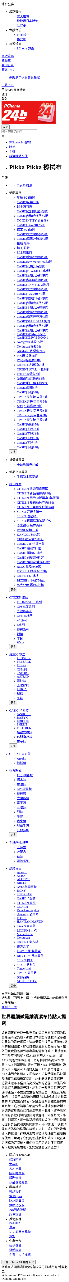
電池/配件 (23, 861)
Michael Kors (25, 934)
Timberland (24, 968)
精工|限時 (23, 248)
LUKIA (22, 689)
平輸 (20, 638)
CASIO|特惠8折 (27, 387)
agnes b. (22, 872)
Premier (21, 665)
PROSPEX (24, 658)
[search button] (3, 136)
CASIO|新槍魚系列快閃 (32, 216)
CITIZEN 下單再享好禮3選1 (35, 507)
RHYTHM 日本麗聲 (30, 955)
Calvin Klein (24, 894)
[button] (34, 26)
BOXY (21, 890)
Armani (21, 882)
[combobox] (34, 131)
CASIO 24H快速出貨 (31, 543)
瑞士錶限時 (24, 252)
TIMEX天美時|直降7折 (32, 397)
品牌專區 (15, 868)
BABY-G (23, 717)
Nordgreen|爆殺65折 (30, 342)
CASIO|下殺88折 (28, 447)
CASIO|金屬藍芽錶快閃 (32, 257)
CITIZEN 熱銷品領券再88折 (35, 502)
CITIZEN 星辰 (18, 597)
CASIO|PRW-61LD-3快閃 (33, 271)
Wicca (20, 642)
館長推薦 (15, 484)
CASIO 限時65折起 (29, 553)
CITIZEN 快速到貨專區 (32, 488)
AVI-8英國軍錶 (27, 887)
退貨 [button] (24, 77)
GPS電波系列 (26, 606)
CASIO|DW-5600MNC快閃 (34, 261)
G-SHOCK (24, 714)
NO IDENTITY (27, 981)
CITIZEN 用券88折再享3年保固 (38, 498)
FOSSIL (22, 918)
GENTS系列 (25, 615)
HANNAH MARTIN (30, 921)
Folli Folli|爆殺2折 (28, 374)
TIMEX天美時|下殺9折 (32, 419)
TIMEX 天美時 (27, 973)
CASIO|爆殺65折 (28, 424)
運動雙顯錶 (24, 732)
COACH (22, 906)
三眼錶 (21, 807)
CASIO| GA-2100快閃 (31, 225)
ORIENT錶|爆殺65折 (30, 364)
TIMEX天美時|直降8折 (32, 415)
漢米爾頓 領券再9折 (30, 525)
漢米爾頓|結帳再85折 (31, 378)
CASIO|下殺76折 (28, 438)
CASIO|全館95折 (28, 202)
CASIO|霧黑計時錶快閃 (32, 238)
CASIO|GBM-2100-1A (31, 334)
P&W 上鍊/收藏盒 (29, 951)
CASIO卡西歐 (26, 898)
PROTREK (24, 728)
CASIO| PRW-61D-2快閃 (33, 284)
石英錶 (21, 758)
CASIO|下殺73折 (28, 429)
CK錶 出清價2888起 (30, 539)
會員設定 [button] (34, 77)
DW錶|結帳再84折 (29, 360)
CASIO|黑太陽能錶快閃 (32, 234)
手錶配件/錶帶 (18, 842)
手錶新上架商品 (27, 476)
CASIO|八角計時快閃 (31, 266)
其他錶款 (23, 830)
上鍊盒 (21, 847)
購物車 (6, 60)
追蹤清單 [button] (15, 77)
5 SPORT (23, 673)
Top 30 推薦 (24, 185)
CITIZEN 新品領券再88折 (34, 493)
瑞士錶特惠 (24, 206)
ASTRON (23, 676)
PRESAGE (24, 661)
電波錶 (21, 681)
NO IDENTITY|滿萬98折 (33, 220)
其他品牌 (23, 977)
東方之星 (23, 946)
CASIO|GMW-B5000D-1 (32, 337)
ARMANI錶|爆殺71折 (31, 351)
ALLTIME (23, 879)
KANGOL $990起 (28, 534)
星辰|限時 (23, 243)
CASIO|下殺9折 (27, 442)
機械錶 (21, 763)
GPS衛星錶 (24, 789)
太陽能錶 (23, 685)
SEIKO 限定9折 (27, 516)
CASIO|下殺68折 (28, 392)
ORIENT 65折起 (27, 576)
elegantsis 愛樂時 (28, 914)
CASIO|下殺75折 (28, 433)
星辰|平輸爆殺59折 (29, 406)
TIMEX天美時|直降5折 (32, 401)
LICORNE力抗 (27, 930)
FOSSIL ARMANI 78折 (32, 571)
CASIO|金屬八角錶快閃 (32, 275)
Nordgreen (23, 937)
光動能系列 (24, 611)
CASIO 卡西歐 (19, 710)
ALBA (21, 875)
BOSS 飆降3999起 (29, 566)
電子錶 (21, 741)
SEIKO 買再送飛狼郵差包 (34, 521)
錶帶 (20, 856)
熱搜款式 (15, 770)
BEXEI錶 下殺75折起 (31, 580)
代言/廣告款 (25, 775)
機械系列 (23, 629)
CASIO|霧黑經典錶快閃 (32, 316)
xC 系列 (22, 620)
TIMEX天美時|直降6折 (32, 410)
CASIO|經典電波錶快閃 (32, 211)
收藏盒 (21, 851)
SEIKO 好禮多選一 (29, 511)
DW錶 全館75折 (27, 530)
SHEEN (22, 724)
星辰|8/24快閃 (26, 197)
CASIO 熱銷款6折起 (30, 557)
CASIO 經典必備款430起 (33, 562)
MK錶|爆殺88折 (27, 355)
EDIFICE (23, 721)
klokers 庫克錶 (26, 926)
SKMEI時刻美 (26, 965)
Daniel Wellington (28, 910)
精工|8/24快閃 (26, 229)
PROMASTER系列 (29, 602)
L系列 (21, 625)
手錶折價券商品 (27, 464)
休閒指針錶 (24, 736)
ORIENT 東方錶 (20, 753)
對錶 (20, 634)
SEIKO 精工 (17, 654)
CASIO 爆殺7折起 (29, 548)
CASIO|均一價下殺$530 (32, 383)
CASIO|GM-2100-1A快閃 (33, 321)
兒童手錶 (23, 825)
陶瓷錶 (21, 821)
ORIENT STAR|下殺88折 (33, 369)
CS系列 (22, 669)
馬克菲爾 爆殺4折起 (30, 585)
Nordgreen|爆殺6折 (29, 346)
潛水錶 (21, 779)
